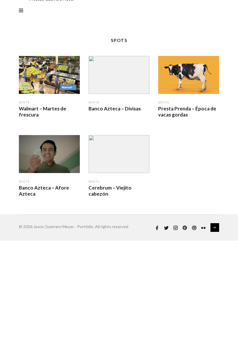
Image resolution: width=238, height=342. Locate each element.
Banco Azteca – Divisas (115, 108)
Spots (24, 102)
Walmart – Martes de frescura (42, 111)
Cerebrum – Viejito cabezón (110, 191)
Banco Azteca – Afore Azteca (44, 191)
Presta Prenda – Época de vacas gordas (187, 111)
